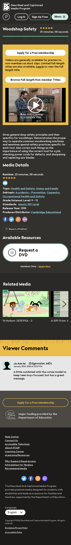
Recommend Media (16, 468)
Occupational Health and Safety (24, 196)
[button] (5, 219)
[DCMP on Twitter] (24, 478)
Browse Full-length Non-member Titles (35, 79)
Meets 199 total (28, 204)
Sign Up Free (40, 16)
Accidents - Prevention (30, 192)
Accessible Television (17, 444)
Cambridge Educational (46, 212)
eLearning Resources (17, 455)
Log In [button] (21, 16)
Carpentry (53, 192)
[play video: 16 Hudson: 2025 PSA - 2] (26, 316)
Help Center (12, 436)
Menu (57, 16)
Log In (40, 66)
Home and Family (47, 188)
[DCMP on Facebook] (31, 478)
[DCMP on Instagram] (37, 478)
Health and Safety (23, 188)
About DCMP (12, 447)
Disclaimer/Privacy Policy (16, 528)
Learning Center (14, 451)
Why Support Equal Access (20, 461)
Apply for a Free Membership (35, 52)
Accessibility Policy (13, 532)
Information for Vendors (19, 464)
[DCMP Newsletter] (44, 478)
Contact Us (11, 440)
